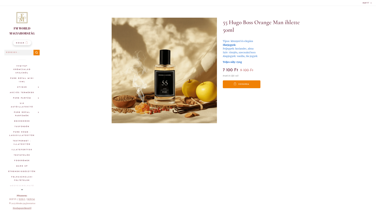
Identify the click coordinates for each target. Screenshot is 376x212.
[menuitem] (22, 69)
